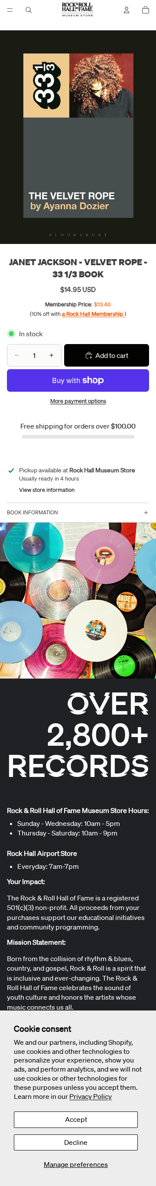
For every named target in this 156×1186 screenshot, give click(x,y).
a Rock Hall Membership (93, 314)
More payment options (78, 401)
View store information (47, 490)
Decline (76, 1142)
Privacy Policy (90, 1096)
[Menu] (10, 10)
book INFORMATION (32, 512)
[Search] (28, 9)
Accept (76, 1119)
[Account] (126, 9)
